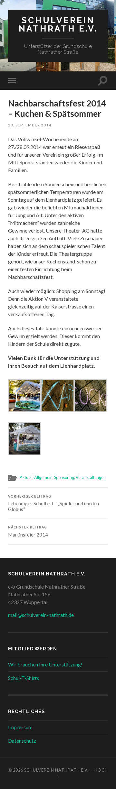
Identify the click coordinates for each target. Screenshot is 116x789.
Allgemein (43, 477)
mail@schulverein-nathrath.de (41, 615)
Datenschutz (22, 741)
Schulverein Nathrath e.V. (58, 24)
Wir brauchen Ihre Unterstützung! (45, 664)
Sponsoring (64, 477)
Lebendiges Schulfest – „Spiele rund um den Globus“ (53, 503)
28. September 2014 (29, 125)
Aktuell (26, 477)
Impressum (20, 727)
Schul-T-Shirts (23, 678)
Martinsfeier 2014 (28, 531)
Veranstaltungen (91, 477)
